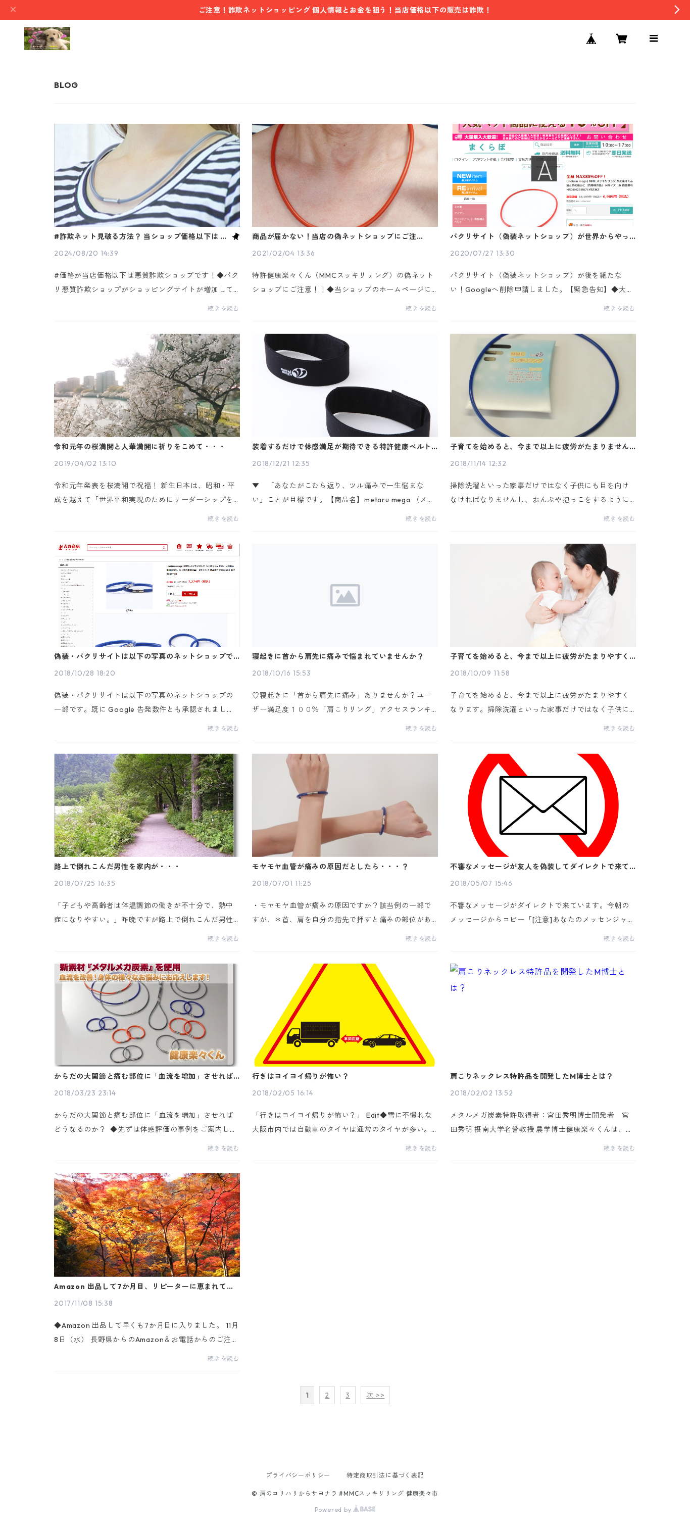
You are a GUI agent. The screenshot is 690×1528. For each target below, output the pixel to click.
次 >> (375, 1395)
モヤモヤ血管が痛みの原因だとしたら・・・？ (330, 866)
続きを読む (224, 308)
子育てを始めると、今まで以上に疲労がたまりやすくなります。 (539, 656)
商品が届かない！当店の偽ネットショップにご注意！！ (334, 236)
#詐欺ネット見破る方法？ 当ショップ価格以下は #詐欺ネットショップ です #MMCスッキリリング (140, 236)
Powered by (334, 1509)
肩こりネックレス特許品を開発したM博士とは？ (532, 1076)
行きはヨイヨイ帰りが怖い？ (300, 1076)
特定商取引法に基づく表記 (385, 1475)
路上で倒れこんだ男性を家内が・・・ (117, 866)
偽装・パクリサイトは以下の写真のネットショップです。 (143, 656)
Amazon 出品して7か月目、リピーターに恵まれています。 (144, 1286)
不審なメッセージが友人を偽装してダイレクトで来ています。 (539, 866)
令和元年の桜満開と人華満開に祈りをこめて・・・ (140, 446)
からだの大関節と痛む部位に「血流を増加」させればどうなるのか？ (143, 1076)
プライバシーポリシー (298, 1475)
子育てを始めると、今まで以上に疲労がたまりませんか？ (539, 446)
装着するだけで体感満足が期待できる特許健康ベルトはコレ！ (341, 446)
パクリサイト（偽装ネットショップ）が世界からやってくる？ (539, 236)
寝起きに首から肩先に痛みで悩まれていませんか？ (338, 656)
